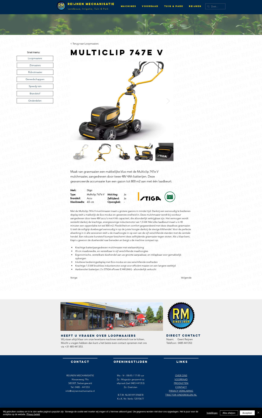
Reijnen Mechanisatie (91, 4)
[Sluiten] (258, 413)
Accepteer (247, 412)
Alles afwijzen (229, 412)
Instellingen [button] (212, 412)
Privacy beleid (33, 414)
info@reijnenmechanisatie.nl (80, 390)
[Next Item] (168, 101)
